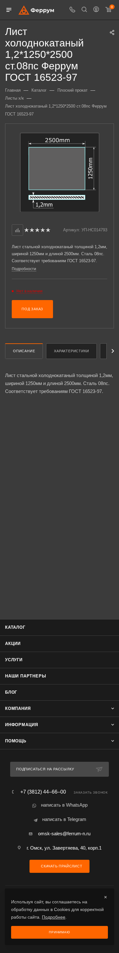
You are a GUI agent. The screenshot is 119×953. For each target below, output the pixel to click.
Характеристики (71, 351)
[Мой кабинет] (96, 10)
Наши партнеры (25, 676)
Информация (21, 724)
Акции (13, 643)
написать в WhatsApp (64, 805)
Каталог (15, 627)
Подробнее (53, 917)
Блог (11, 692)
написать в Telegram (64, 819)
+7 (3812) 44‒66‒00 (43, 792)
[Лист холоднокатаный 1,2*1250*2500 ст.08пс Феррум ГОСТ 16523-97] (59, 172)
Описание (24, 351)
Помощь (15, 741)
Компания (17, 708)
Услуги (14, 659)
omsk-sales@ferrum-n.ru (64, 833)
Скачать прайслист (61, 866)
